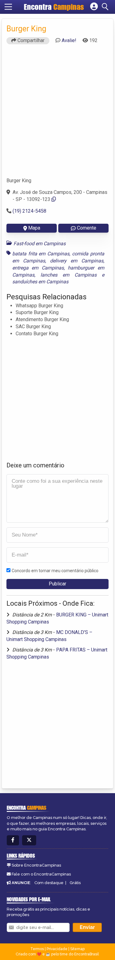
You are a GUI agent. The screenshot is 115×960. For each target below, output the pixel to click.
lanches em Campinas (68, 275)
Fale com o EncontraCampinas (41, 874)
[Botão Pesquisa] (106, 6)
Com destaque (48, 882)
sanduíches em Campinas (40, 282)
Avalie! (69, 40)
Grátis (75, 882)
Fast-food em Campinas (39, 243)
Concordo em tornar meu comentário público (55, 570)
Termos (37, 949)
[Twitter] (29, 840)
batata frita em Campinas (40, 254)
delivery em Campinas (76, 261)
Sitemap (77, 949)
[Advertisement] (57, 113)
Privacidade (57, 949)
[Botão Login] (94, 6)
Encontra (54, 6)
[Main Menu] (8, 7)
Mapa (34, 228)
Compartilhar (30, 40)
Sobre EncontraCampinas (36, 865)
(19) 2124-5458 (29, 211)
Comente (86, 228)
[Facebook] (13, 840)
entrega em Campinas (38, 268)
